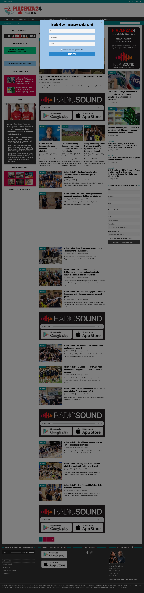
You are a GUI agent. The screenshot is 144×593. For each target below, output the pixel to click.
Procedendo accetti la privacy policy (73, 50)
